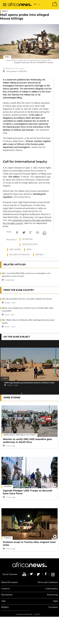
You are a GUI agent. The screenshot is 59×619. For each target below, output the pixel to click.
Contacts (5, 589)
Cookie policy (51, 589)
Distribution (6, 595)
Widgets (5, 607)
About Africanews (9, 582)
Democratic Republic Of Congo (20, 435)
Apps (55, 601)
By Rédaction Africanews (14, 69)
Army (29, 250)
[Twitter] (31, 574)
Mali (7, 57)
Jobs (3, 601)
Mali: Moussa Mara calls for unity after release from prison (27, 299)
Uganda (8, 486)
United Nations (30, 244)
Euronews (53, 607)
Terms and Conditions (47, 582)
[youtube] (24, 574)
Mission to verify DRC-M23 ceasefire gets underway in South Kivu (27, 440)
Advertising (52, 595)
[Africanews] (20, 5)
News (5, 11)
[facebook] (46, 574)
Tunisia (7, 538)
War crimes (15, 250)
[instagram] (53, 574)
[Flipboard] (39, 574)
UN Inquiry (27, 239)
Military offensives (19, 255)
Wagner (39, 255)
